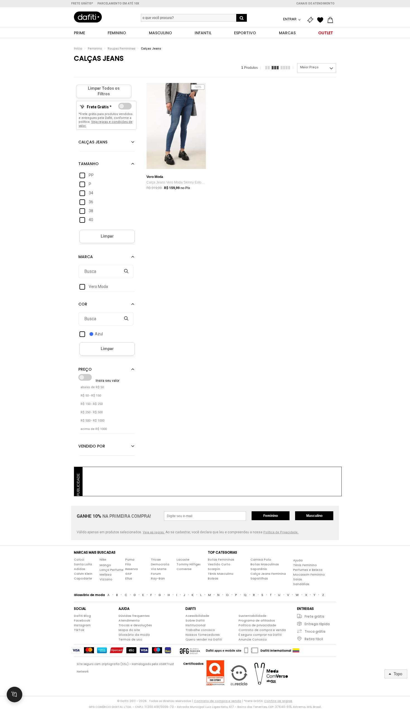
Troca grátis (315, 631)
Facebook (82, 620)
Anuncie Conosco (252, 639)
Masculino (314, 516)
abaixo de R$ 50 (92, 387)
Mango (105, 565)
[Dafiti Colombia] (296, 650)
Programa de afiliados (256, 620)
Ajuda (298, 560)
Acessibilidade (197, 616)
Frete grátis (314, 616)
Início (78, 48)
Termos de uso (130, 639)
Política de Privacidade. (280, 532)
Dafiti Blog (82, 616)
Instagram (82, 625)
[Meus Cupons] (311, 20)
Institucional (195, 625)
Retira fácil (314, 639)
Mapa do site (129, 630)
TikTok (79, 630)
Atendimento (129, 620)
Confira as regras (278, 701)
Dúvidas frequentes (134, 616)
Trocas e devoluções (135, 625)
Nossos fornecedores (202, 635)
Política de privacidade (257, 625)
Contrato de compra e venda (262, 630)
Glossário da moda (134, 635)
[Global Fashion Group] (190, 650)
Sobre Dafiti (195, 620)
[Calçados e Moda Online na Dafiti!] (88, 17)
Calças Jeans (151, 48)
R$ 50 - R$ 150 (91, 395)
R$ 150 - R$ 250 (92, 404)
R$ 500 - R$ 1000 (92, 420)
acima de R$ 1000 (94, 429)
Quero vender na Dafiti (203, 639)
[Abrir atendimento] (14, 694)
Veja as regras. (154, 532)
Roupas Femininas (121, 48)
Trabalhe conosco (200, 630)
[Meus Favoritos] (321, 20)
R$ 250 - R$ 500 (92, 412)
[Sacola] (331, 20)
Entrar (290, 19)
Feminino (95, 48)
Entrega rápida (317, 624)
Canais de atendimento (315, 3)
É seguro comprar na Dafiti (260, 635)
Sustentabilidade (252, 616)
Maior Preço (309, 67)
